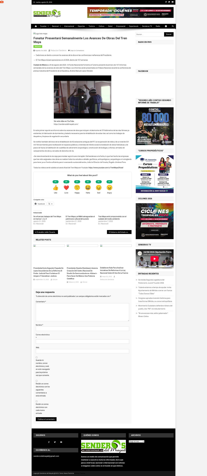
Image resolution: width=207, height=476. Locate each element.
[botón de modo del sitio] (167, 26)
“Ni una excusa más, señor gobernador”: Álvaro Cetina (153, 314)
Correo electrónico (43, 336)
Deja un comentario (77, 50)
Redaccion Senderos (58, 50)
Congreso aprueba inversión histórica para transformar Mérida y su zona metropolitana (155, 299)
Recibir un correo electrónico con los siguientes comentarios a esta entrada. (43, 390)
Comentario (41, 302)
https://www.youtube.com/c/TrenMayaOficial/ (106, 168)
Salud (110, 26)
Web (37, 347)
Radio (158, 26)
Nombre (39, 325)
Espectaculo (133, 26)
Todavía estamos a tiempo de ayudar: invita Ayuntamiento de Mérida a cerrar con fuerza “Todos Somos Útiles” (155, 290)
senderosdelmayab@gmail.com (46, 456)
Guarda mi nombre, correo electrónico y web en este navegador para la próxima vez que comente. (43, 367)
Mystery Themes (79, 473)
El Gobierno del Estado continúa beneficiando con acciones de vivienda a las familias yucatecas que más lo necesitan (120, 232)
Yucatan (43, 26)
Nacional (55, 26)
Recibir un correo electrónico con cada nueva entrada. (42, 408)
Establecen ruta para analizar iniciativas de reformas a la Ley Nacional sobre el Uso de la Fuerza (114, 270)
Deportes (81, 26)
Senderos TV (147, 26)
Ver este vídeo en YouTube (64, 121)
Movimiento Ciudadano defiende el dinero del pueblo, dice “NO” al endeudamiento (155, 307)
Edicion (55, 279)
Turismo (92, 26)
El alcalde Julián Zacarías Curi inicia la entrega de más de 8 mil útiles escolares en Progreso (47, 232)
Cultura (101, 26)
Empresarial (120, 26)
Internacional (69, 26)
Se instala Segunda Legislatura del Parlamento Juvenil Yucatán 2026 (151, 281)
